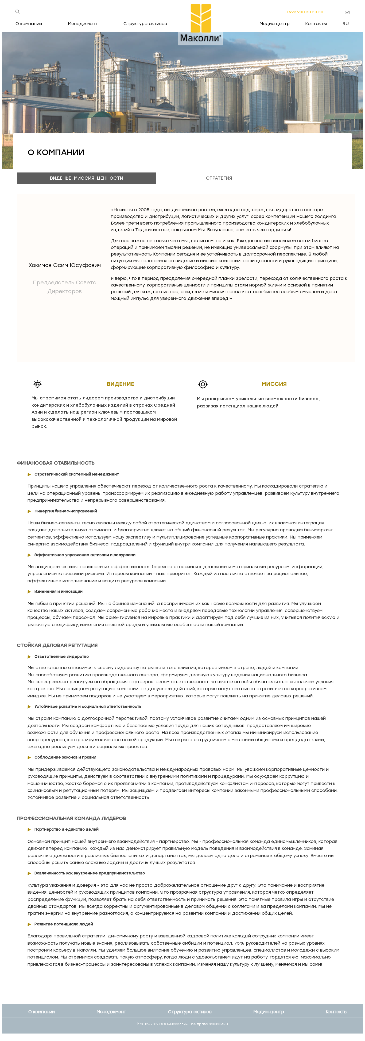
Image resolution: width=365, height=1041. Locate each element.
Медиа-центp (268, 1011)
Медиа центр (274, 23)
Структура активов (190, 1011)
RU (346, 23)
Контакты (316, 23)
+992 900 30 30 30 (304, 12)
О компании (41, 1011)
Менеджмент (83, 23)
